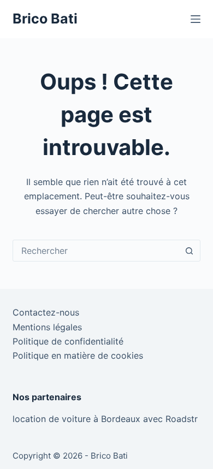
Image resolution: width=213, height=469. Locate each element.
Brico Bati (45, 18)
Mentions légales (47, 327)
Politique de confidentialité (68, 341)
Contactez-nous (46, 312)
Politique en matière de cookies (78, 355)
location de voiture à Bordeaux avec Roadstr (105, 418)
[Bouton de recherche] (189, 250)
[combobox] (96, 251)
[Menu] (195, 19)
